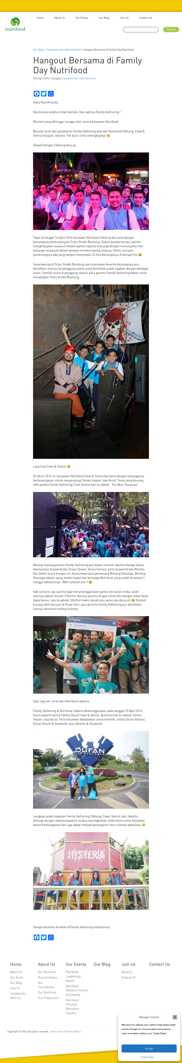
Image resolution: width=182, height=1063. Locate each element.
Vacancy (127, 972)
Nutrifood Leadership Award (73, 976)
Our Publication (48, 998)
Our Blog (104, 17)
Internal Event (73, 49)
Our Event (16, 977)
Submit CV (128, 977)
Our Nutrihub (47, 992)
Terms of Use (56, 1031)
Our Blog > (39, 49)
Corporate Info (54, 49)
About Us (59, 17)
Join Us (124, 17)
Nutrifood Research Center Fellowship (77, 990)
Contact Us (145, 17)
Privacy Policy (147, 1057)
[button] (175, 1017)
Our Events (81, 17)
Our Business (47, 972)
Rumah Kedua (47, 977)
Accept (149, 1048)
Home (40, 17)
